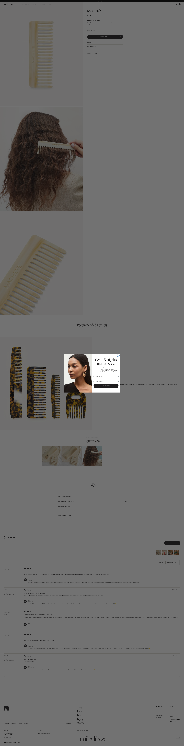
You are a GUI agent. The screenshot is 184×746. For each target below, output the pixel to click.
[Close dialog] (118, 355)
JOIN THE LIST (106, 385)
